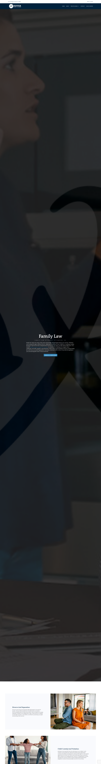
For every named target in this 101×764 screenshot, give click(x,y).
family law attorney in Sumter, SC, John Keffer (39, 347)
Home (63, 6)
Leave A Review (89, 6)
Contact (83, 6)
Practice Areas (74, 6)
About (67, 6)
